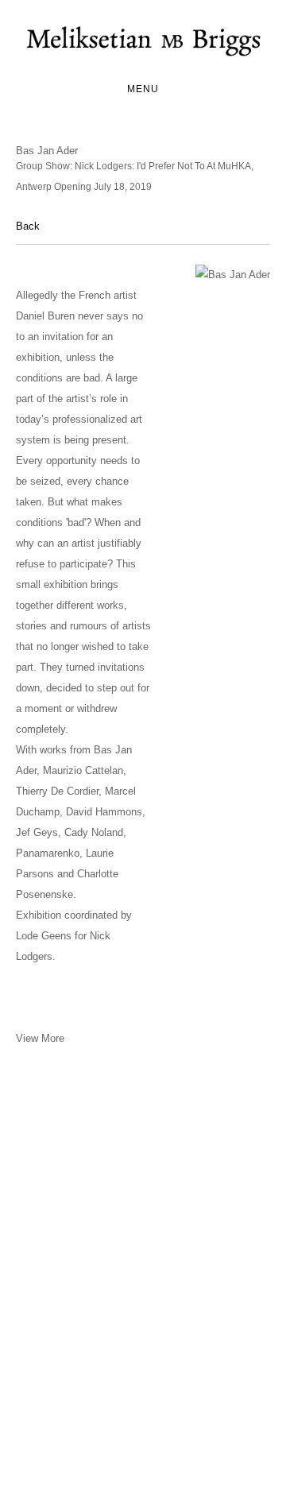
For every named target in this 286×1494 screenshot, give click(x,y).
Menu (143, 89)
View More (40, 1038)
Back (28, 226)
